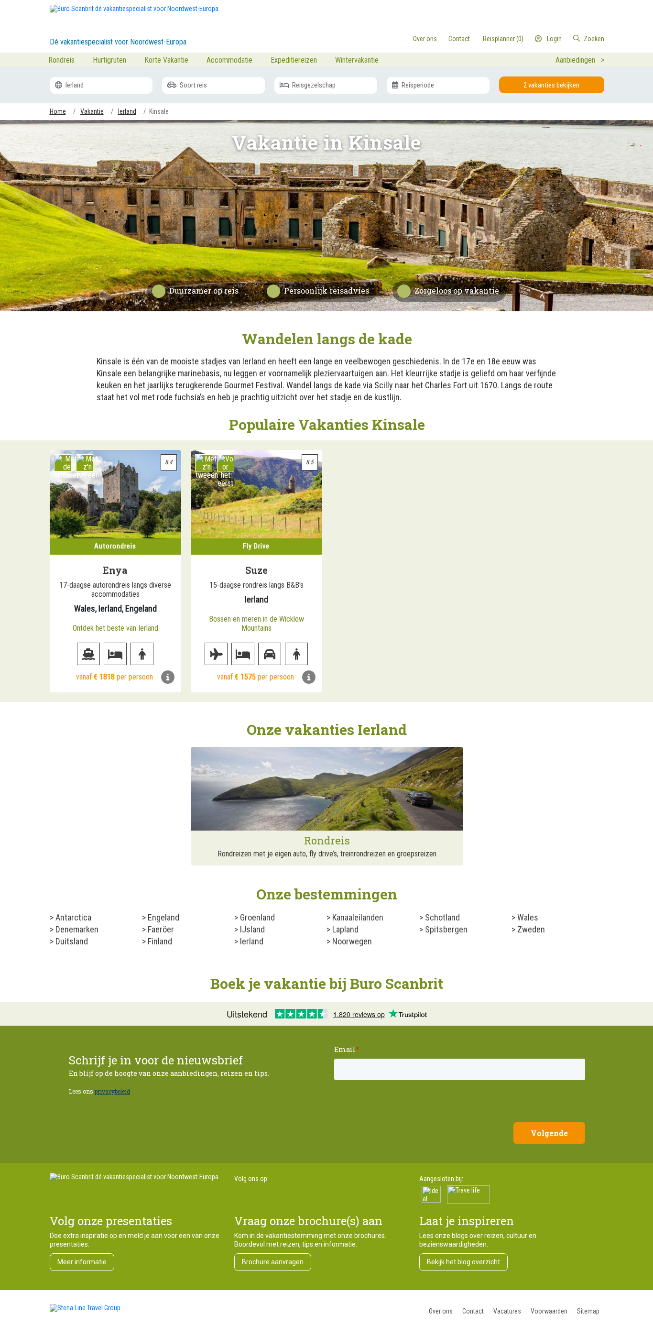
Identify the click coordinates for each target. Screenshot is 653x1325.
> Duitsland (69, 941)
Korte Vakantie (166, 60)
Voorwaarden (549, 1311)
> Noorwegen (349, 941)
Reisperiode (417, 85)
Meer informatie (82, 1262)
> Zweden (528, 929)
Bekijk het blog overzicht (463, 1262)
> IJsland (249, 929)
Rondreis (61, 60)
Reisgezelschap (313, 85)
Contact (473, 1311)
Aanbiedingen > (579, 60)
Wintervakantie (357, 60)
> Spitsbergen (443, 929)
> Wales (525, 917)
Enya (115, 570)
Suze (256, 570)
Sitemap (588, 1311)
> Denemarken (74, 929)
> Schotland (439, 917)
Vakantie (92, 111)
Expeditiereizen (294, 60)
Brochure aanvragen (273, 1262)
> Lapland (342, 929)
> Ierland (248, 941)
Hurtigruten (109, 60)
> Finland (157, 941)
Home (58, 111)
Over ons (441, 1311)
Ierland (74, 85)
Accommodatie (229, 60)
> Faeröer (158, 929)
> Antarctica (70, 917)
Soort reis (192, 85)
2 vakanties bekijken (551, 85)
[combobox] (565, 38)
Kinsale (159, 111)
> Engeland (160, 917)
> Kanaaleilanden (354, 917)
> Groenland (254, 917)
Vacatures (507, 1311)
